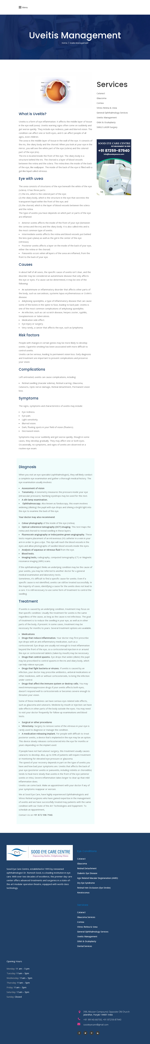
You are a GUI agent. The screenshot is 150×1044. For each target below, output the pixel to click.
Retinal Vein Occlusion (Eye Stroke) (94, 887)
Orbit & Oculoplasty (106, 122)
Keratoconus (83, 892)
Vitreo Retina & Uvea (107, 107)
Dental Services (84, 946)
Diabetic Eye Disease (87, 873)
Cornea (100, 103)
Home (64, 43)
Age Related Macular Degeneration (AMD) (97, 878)
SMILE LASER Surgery (107, 127)
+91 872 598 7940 (43, 814)
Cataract (101, 93)
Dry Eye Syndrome (86, 882)
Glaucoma (101, 98)
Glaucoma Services (86, 917)
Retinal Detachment (87, 868)
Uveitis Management (107, 117)
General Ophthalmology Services (112, 112)
